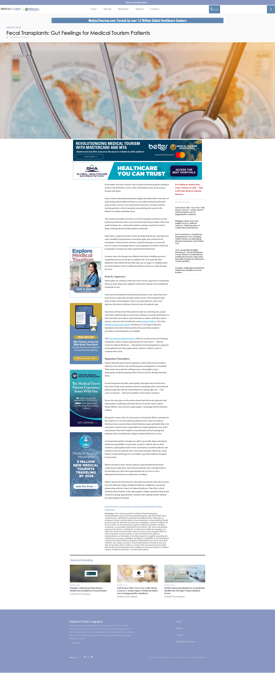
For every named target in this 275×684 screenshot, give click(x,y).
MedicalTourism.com (185, 641)
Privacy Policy (179, 657)
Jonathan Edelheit (148, 321)
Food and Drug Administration (122, 338)
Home (178, 622)
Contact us (76, 643)
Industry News (269, 44)
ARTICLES (107, 9)
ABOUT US (140, 9)
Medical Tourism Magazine (19, 37)
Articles (179, 628)
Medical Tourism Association (117, 325)
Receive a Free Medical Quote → (137, 2)
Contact (179, 635)
